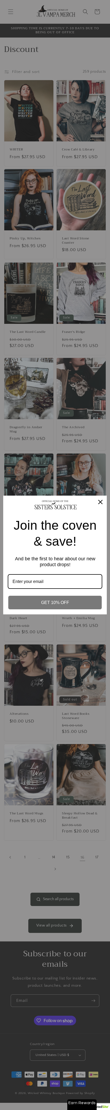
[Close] (100, 502)
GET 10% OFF (55, 602)
